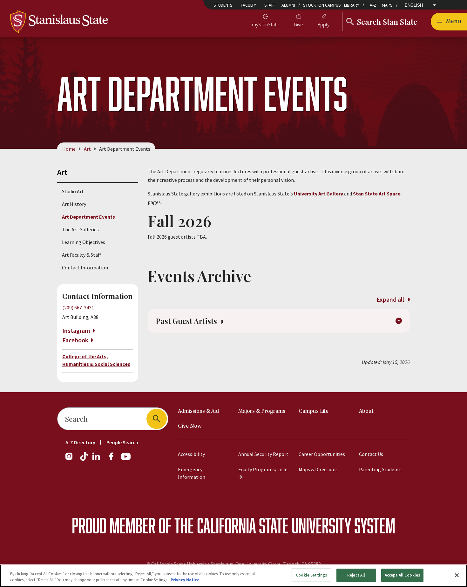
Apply (323, 24)
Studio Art (73, 191)
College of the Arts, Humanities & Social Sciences (96, 360)
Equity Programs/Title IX (263, 473)
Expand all (390, 299)
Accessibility (191, 454)
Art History (74, 204)
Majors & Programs (261, 411)
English (414, 5)
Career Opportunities (322, 454)
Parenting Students (380, 469)
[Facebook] (113, 459)
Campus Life (313, 411)
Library (351, 5)
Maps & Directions (318, 469)
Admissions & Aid (198, 411)
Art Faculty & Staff (81, 255)
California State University (274, 525)
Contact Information (85, 267)
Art (87, 149)
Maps (387, 5)
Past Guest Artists (187, 321)
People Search (122, 442)
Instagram (76, 330)
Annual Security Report (263, 454)
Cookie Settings (311, 575)
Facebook (75, 340)
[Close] (457, 575)
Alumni (288, 5)
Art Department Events (88, 217)
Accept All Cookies (402, 575)
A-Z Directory (80, 442)
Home (69, 149)
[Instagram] (71, 459)
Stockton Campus (322, 5)
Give (298, 24)
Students (223, 5)
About (366, 411)
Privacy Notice (185, 580)
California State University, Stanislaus (192, 564)
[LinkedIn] (96, 459)
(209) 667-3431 (78, 307)
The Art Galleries (80, 229)
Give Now (190, 426)
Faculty (248, 5)
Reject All (356, 575)
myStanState (265, 24)
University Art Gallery (318, 193)
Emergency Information (191, 473)
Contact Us (371, 454)
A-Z (373, 5)
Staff (270, 5)
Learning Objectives (83, 242)
